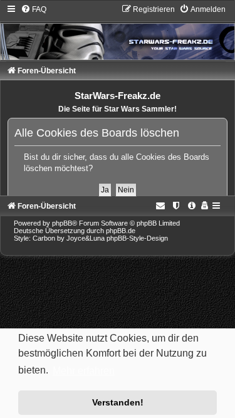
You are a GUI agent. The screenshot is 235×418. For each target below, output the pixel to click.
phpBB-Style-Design (137, 238)
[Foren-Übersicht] (117, 32)
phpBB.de (120, 230)
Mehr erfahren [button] (84, 370)
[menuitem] (33, 9)
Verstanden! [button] (118, 402)
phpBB (62, 223)
